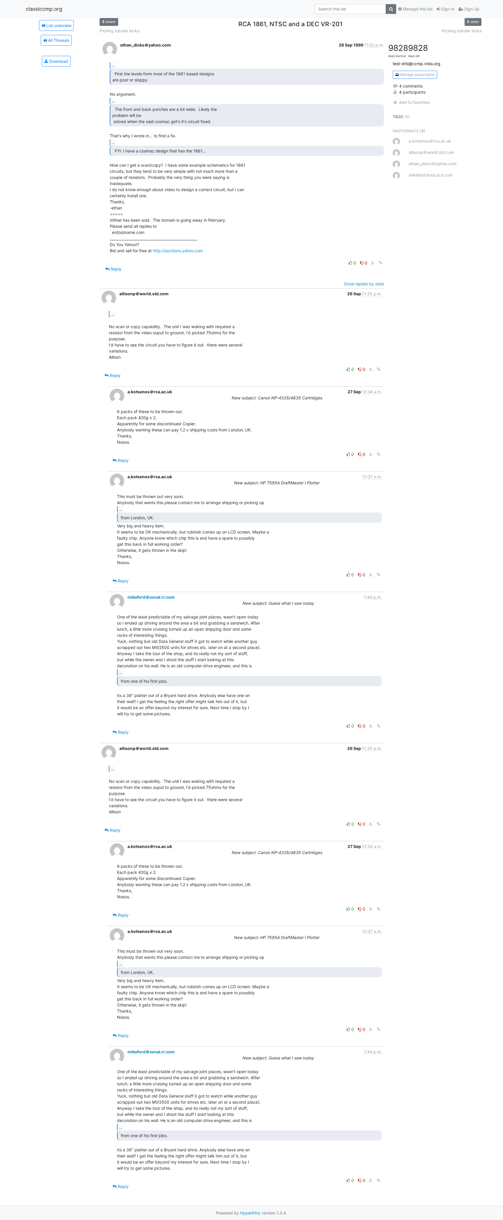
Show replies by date (364, 283)
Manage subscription (417, 74)
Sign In (447, 8)
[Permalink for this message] (381, 262)
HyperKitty (250, 1212)
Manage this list (417, 8)
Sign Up (471, 8)
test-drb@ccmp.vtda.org (416, 63)
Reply (115, 268)
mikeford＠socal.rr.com (151, 597)
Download (58, 61)
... (113, 65)
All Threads (58, 40)
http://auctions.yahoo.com (178, 250)
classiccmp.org (44, 9)
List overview (58, 25)
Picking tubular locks (119, 30)
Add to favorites (414, 102)
